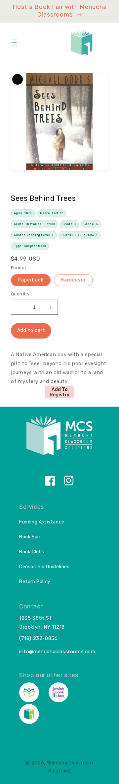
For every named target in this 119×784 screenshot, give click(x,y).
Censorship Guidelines (44, 567)
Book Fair (29, 537)
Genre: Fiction (51, 213)
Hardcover (73, 280)
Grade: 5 (91, 224)
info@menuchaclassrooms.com (57, 652)
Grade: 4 (69, 224)
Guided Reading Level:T (34, 235)
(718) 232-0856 (38, 638)
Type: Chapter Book (30, 246)
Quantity (20, 293)
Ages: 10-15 (23, 213)
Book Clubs (31, 552)
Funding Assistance (41, 522)
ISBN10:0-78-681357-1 (79, 235)
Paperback (31, 280)
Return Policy (35, 582)
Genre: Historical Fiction (34, 224)
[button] (14, 42)
